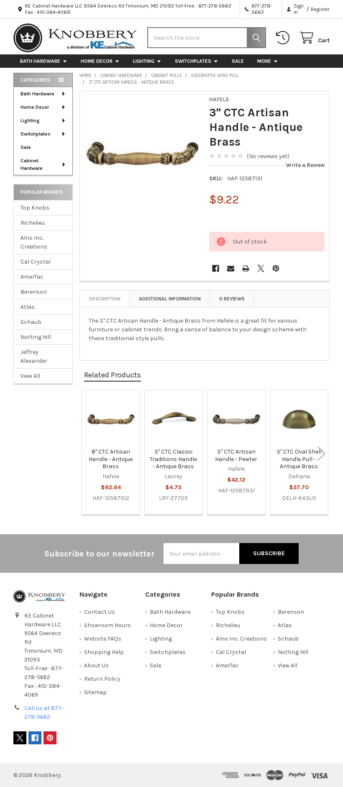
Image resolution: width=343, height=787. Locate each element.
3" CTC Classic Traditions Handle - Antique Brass (173, 459)
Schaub (30, 322)
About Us (96, 665)
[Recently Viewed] (284, 37)
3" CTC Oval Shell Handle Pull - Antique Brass (299, 459)
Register (320, 9)
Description (104, 299)
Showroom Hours (107, 625)
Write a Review (305, 165)
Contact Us (99, 611)
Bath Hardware (40, 61)
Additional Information (170, 299)
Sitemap (95, 692)
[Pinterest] (275, 268)
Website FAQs (102, 638)
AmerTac (32, 276)
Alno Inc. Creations (33, 242)
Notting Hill (35, 337)
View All (30, 375)
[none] (142, 154)
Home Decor (97, 61)
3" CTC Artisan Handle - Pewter (236, 455)
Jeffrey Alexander (33, 356)
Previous (87, 453)
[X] (260, 268)
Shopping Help (104, 652)
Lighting (143, 61)
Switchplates (193, 61)
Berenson (33, 291)
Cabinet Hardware (31, 164)
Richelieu (32, 222)
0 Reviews (232, 299)
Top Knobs (34, 207)
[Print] (245, 268)
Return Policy (102, 678)
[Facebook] (215, 268)
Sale (238, 61)
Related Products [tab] (112, 374)
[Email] (230, 268)
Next (321, 453)
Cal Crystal (35, 261)
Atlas (27, 306)
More (264, 61)
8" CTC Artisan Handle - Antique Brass (111, 459)
